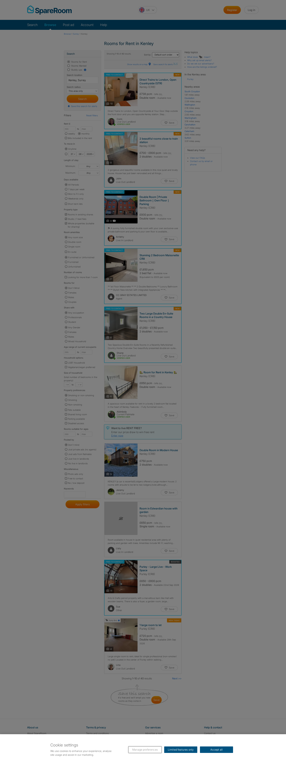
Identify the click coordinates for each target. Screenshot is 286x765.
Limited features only (181, 749)
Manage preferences (145, 749)
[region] (143, 749)
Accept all (216, 749)
